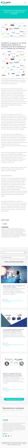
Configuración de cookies (16, 444)
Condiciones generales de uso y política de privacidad (11, 443)
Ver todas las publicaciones (14, 399)
